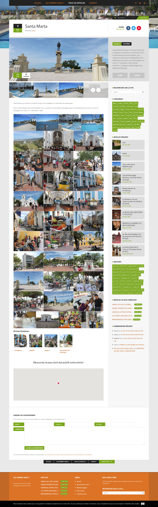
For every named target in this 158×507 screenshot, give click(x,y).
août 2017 (135, 278)
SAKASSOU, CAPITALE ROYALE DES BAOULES (122, 312)
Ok (143, 504)
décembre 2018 (117, 272)
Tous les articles (76, 3)
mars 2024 (116, 266)
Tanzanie (127, 127)
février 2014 (130, 293)
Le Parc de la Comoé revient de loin (132, 331)
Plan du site (80, 491)
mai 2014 (140, 290)
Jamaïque (119, 118)
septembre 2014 (117, 290)
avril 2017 (129, 281)
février (17, 29)
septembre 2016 (138, 281)
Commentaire (19, 429)
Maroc (135, 118)
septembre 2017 (126, 278)
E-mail (58, 424)
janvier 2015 (139, 284)
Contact (93, 3)
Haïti (134, 115)
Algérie (115, 103)
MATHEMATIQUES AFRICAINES (122, 319)
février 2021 (123, 266)
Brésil (136, 103)
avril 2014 (116, 293)
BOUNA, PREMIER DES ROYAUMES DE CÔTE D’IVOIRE (122, 308)
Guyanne (128, 115)
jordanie (125, 118)
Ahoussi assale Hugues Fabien (123, 348)
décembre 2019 (134, 269)
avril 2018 (133, 272)
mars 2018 (140, 272)
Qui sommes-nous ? (55, 3)
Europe (121, 112)
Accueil (37, 3)
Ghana (131, 112)
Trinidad (137, 127)
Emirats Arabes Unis (131, 109)
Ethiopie (115, 112)
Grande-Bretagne (138, 112)
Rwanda (130, 124)
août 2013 (139, 293)
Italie (114, 118)
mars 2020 (140, 266)
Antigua (120, 103)
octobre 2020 (132, 266)
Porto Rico (141, 121)
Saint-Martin (136, 124)
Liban (130, 118)
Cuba (136, 106)
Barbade (126, 103)
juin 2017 (115, 281)
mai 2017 (122, 281)
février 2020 (116, 269)
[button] (58, 383)
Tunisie (115, 130)
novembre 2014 (127, 287)
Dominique (116, 109)
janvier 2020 (124, 269)
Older (120, 75)
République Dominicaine (119, 124)
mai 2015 (115, 284)
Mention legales (82, 488)
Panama (122, 121)
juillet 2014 (126, 290)
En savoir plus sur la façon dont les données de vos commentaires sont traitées (68, 454)
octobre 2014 (136, 287)
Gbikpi (33, 31)
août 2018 (126, 272)
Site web (99, 424)
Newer (137, 75)
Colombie (126, 44)
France (126, 112)
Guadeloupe (116, 115)
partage (128, 121)
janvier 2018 (116, 275)
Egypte (122, 109)
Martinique (116, 121)
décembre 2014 (117, 287)
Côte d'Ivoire (129, 106)
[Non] (155, 504)
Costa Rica (122, 106)
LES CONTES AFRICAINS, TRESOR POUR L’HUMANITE (122, 316)
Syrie (122, 127)
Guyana (123, 115)
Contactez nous (82, 494)
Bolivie (131, 103)
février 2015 (130, 284)
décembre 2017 (125, 275)
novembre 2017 (135, 275)
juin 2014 (134, 290)
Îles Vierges (140, 115)
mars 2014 (123, 293)
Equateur (140, 109)
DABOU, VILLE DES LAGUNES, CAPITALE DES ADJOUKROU (122, 304)
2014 (17, 31)
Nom (16, 424)
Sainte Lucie (116, 127)
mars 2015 (123, 284)
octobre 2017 (116, 278)
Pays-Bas (134, 121)
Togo (132, 127)
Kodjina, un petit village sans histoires (132, 345)
